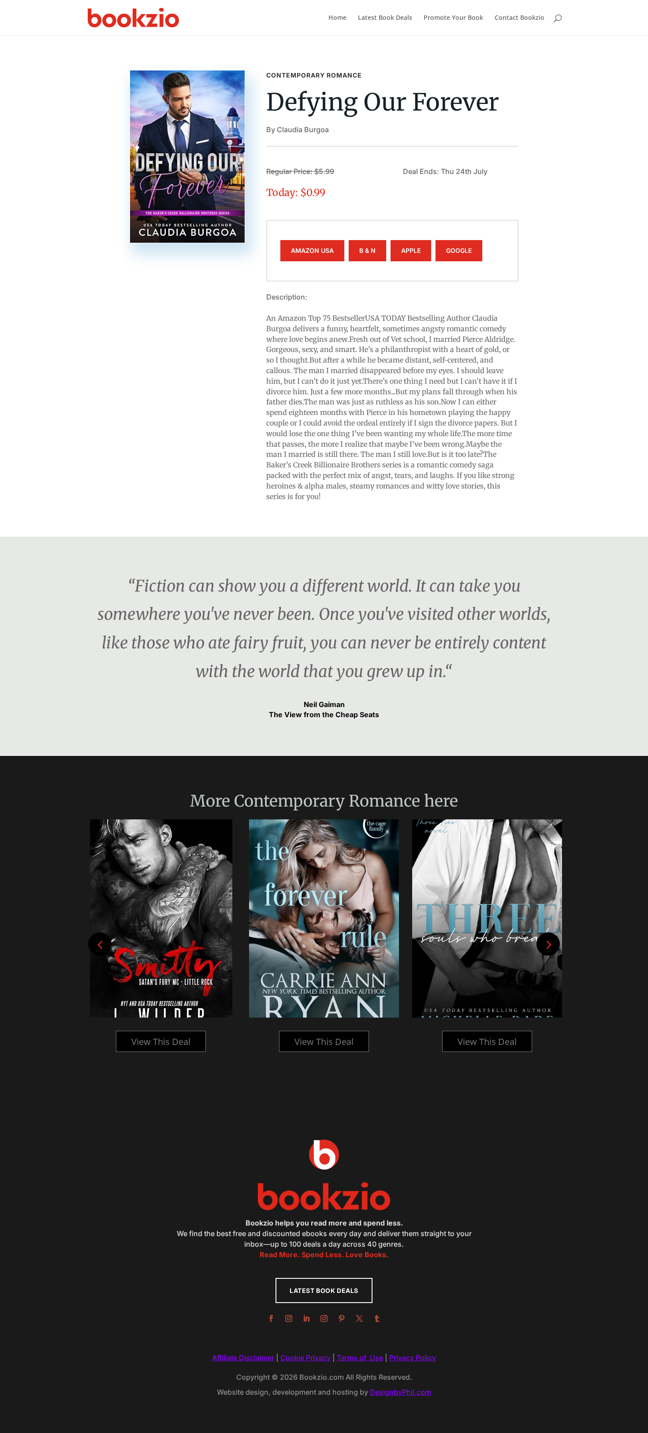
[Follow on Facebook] (271, 1318)
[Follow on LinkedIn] (306, 1318)
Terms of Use (360, 1357)
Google (459, 250)
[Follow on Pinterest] (342, 1318)
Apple (411, 250)
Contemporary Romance (314, 75)
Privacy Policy (412, 1357)
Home (337, 18)
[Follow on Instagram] (289, 1318)
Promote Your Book (453, 18)
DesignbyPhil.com (400, 1392)
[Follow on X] (359, 1318)
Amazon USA (312, 250)
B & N (367, 250)
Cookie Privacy (305, 1357)
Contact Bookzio (519, 18)
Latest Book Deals (385, 18)
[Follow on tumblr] (377, 1318)
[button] (548, 943)
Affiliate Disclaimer (243, 1357)
